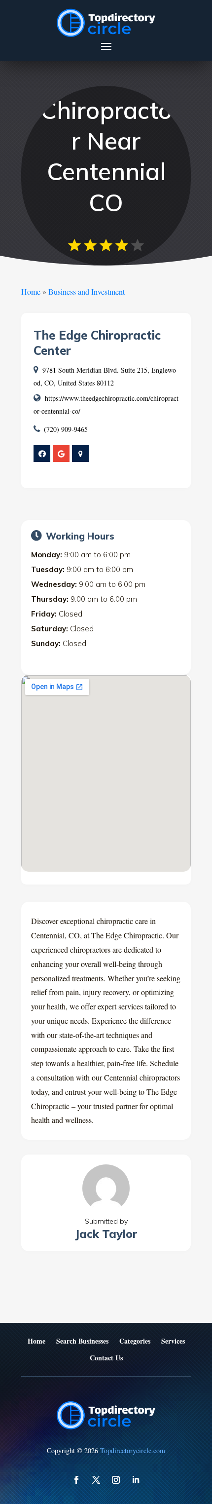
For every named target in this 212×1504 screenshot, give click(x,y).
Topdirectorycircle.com (132, 1450)
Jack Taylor (106, 1234)
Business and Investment (86, 291)
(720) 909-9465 (66, 429)
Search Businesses (82, 1341)
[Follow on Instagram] (116, 1480)
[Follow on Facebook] (76, 1480)
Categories (134, 1341)
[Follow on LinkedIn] (135, 1480)
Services (173, 1341)
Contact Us (106, 1358)
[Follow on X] (96, 1480)
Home (30, 291)
